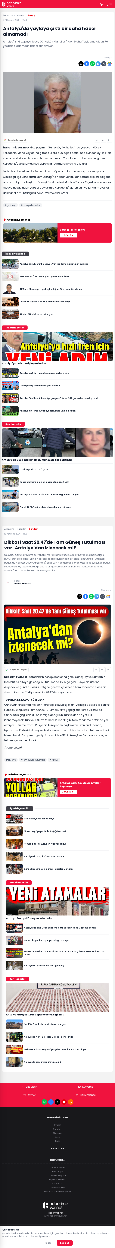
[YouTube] (64, 1102)
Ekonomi (57, 1133)
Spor (57, 1141)
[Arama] (106, 4)
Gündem (57, 1129)
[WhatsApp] (44, 1102)
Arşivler (31, 1095)
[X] (57, 1102)
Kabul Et (64, 1242)
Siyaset (57, 1124)
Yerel (57, 1136)
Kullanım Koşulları (57, 1175)
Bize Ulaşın (31, 1086)
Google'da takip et (16, 140)
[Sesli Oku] (97, 140)
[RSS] (70, 1102)
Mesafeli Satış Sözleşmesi (57, 1191)
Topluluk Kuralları (57, 1179)
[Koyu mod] (101, 4)
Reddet (48, 1242)
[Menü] (111, 4)
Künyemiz (87, 1086)
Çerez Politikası (57, 1167)
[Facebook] (51, 1102)
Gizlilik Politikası (88, 1095)
